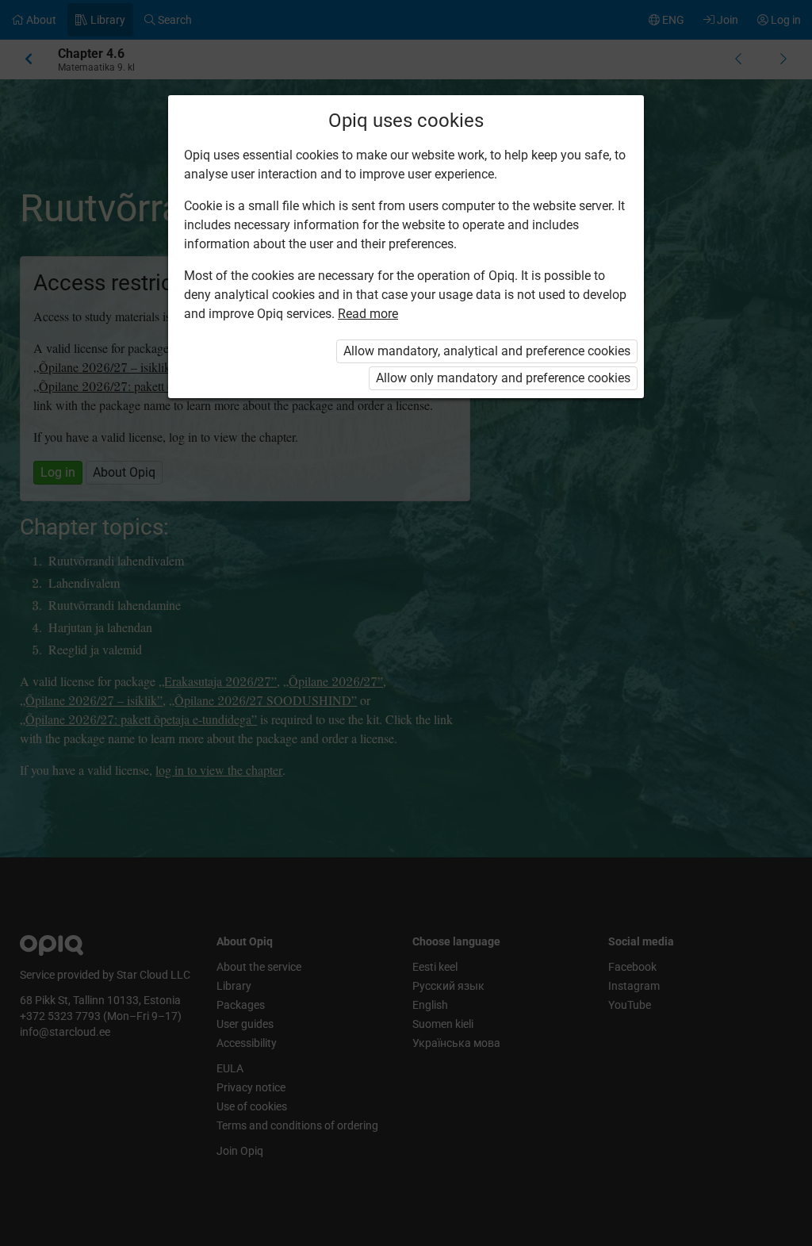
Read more (368, 313)
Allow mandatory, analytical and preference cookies (486, 350)
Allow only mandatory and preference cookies (503, 377)
